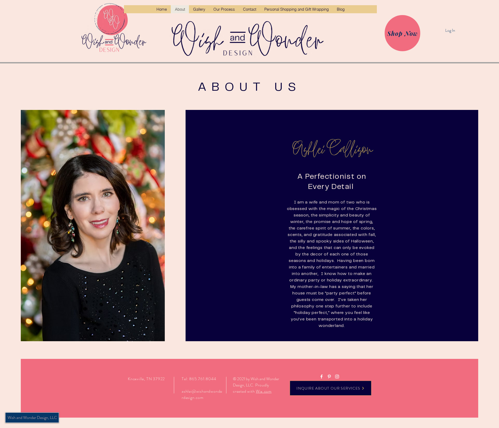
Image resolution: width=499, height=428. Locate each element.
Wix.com (264, 391)
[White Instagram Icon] (337, 376)
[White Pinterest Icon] (329, 376)
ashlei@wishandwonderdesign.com (202, 394)
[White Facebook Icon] (321, 376)
